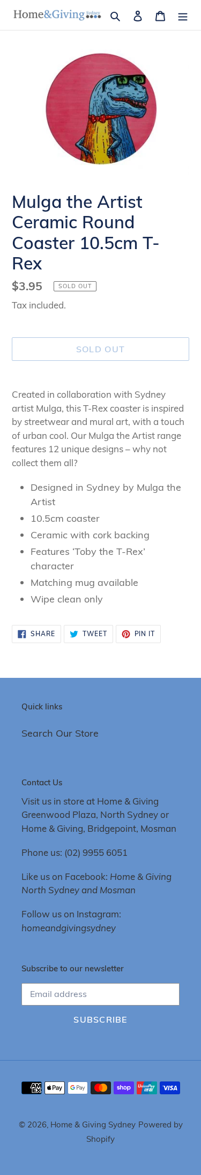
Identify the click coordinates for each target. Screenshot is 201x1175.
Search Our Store (60, 733)
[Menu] (183, 15)
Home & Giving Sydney (93, 1124)
